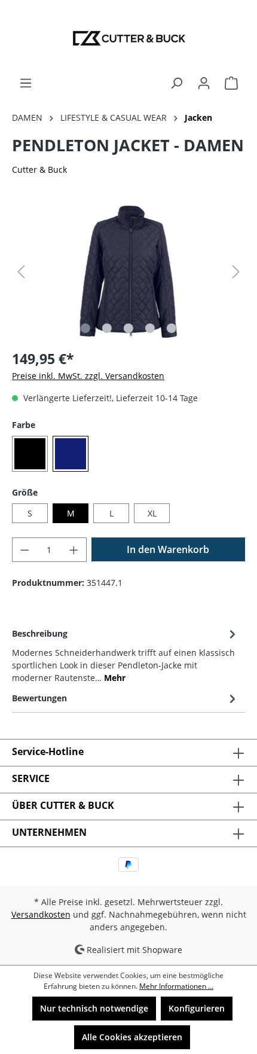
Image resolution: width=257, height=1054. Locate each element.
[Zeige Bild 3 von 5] (128, 328)
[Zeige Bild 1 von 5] (85, 328)
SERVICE (31, 778)
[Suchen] (176, 83)
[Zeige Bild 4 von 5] (150, 328)
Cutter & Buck (39, 169)
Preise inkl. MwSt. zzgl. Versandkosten (88, 375)
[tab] (125, 654)
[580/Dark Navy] (70, 454)
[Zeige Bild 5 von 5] (171, 328)
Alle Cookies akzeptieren (132, 1037)
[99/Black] (30, 454)
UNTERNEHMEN (49, 832)
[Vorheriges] (21, 271)
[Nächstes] (236, 271)
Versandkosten (41, 914)
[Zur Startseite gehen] (128, 38)
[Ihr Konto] (204, 83)
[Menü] (25, 83)
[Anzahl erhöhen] (74, 549)
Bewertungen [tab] (39, 698)
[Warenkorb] (231, 83)
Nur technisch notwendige (94, 1008)
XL (152, 513)
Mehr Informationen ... (176, 986)
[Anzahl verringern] (24, 549)
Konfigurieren (197, 1008)
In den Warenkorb (168, 549)
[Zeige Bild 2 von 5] (107, 328)
